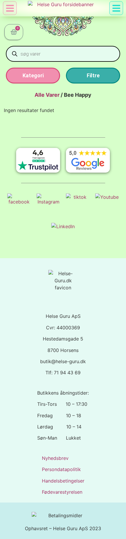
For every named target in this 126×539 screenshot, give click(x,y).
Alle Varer (47, 95)
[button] (116, 8)
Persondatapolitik (61, 469)
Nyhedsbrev (55, 458)
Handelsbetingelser (63, 481)
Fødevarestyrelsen (62, 492)
